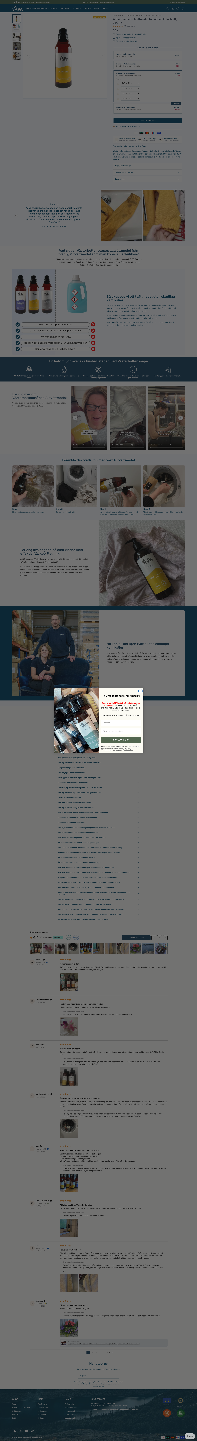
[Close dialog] (140, 691)
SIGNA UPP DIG (121, 740)
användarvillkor (128, 750)
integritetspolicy (117, 750)
